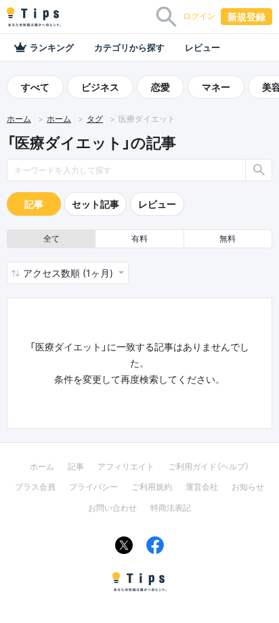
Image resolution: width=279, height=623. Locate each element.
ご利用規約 (151, 487)
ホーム (19, 119)
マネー (216, 87)
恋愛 (160, 87)
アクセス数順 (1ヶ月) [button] (69, 273)
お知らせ (248, 487)
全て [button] (51, 238)
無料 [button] (227, 238)
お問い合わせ (112, 508)
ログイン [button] (199, 16)
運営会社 (202, 487)
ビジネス (100, 87)
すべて (35, 87)
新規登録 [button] (246, 16)
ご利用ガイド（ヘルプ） (208, 466)
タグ (95, 119)
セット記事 (95, 204)
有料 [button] (139, 238)
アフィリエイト (126, 466)
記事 (33, 204)
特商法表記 (170, 508)
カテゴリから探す (129, 47)
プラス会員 (35, 487)
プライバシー (93, 487)
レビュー (202, 47)
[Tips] (34, 16)
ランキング (52, 47)
